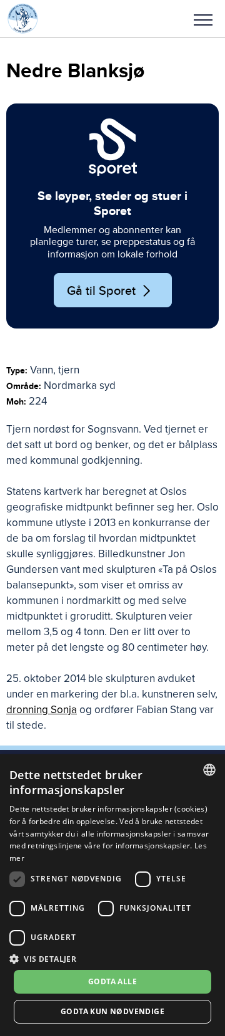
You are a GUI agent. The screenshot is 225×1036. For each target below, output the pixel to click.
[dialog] (112, 895)
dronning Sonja (41, 709)
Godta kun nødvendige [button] (112, 1011)
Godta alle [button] (112, 981)
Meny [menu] (203, 18)
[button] (203, 18)
